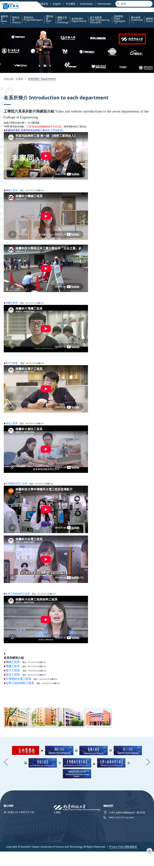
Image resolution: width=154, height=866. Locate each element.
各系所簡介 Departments (42, 78)
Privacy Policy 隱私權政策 (123, 846)
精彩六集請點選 (54, 130)
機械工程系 (13, 662)
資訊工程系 (12, 423)
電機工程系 (12, 303)
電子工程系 (12, 363)
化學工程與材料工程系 (18, 593)
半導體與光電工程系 (16, 483)
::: (0, 14)
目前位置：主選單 (13, 79)
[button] (6, 762)
